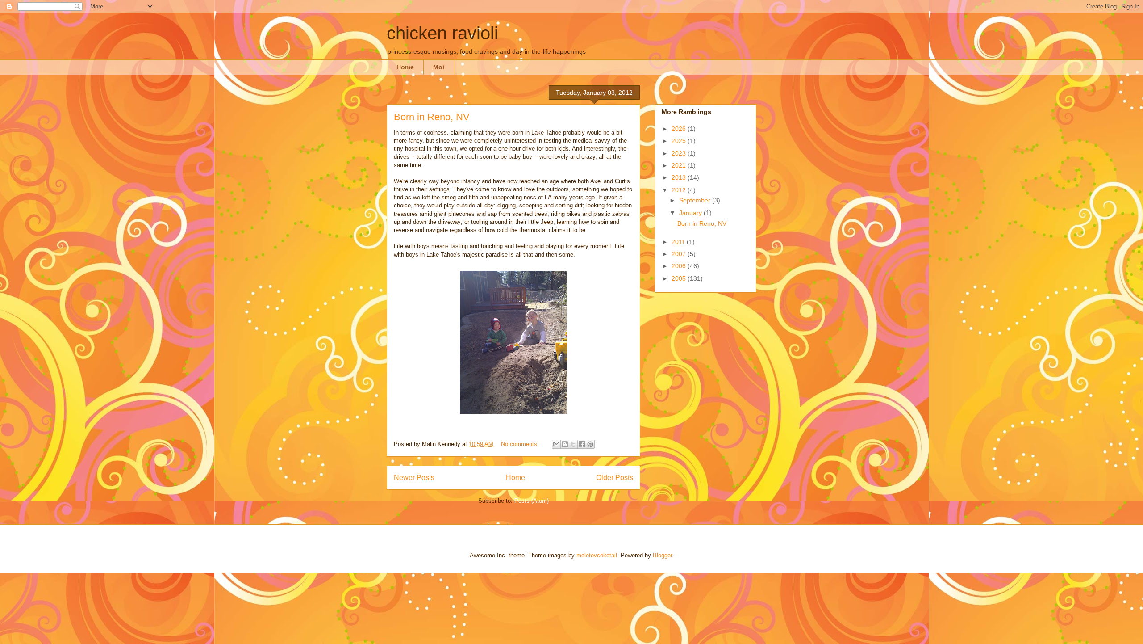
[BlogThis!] (564, 444)
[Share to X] (573, 444)
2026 (680, 128)
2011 (679, 241)
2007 (680, 253)
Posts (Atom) (531, 500)
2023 (680, 153)
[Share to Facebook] (581, 444)
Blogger (662, 555)
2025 (680, 140)
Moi (438, 67)
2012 (680, 190)
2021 (680, 165)
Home (405, 67)
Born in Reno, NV (432, 116)
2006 (680, 265)
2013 (680, 177)
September (695, 200)
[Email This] (556, 444)
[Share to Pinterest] (590, 444)
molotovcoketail (596, 555)
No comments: (521, 444)
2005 (680, 278)
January (691, 212)
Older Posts (614, 477)
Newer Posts (414, 477)
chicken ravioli (442, 33)
